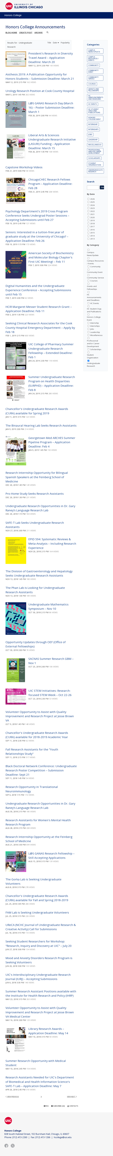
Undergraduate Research (95, 171)
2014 (92, 235)
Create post (25, 32)
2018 (92, 223)
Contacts (73, 1106)
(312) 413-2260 (19, 1137)
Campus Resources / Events (93, 58)
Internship (93, 124)
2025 (92, 202)
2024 (92, 205)
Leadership (93, 139)
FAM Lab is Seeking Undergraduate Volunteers (37, 912)
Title (49, 42)
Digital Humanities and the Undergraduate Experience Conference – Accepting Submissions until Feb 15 (38, 290)
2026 (92, 199)
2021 (92, 214)
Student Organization (94, 164)
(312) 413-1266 (42, 1137)
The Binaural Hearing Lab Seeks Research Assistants (41, 425)
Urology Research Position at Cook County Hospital (40, 91)
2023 (92, 208)
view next (71, 1096)
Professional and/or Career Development (94, 151)
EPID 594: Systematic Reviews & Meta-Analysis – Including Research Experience (52, 543)
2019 (92, 220)
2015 (92, 232)
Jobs (90, 134)
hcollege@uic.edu (63, 1137)
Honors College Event (94, 118)
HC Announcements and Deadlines (95, 97)
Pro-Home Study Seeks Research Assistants (35, 494)
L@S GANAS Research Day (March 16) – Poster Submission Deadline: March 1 (51, 107)
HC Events (92, 104)
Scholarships (94, 158)
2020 (92, 217)
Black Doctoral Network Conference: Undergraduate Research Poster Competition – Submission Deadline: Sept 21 (41, 770)
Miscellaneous (94, 145)
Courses (92, 84)
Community (93, 65)
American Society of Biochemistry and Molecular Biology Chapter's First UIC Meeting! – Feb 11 (51, 257)
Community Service (93, 78)
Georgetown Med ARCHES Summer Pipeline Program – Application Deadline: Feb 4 (51, 442)
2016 (92, 229)
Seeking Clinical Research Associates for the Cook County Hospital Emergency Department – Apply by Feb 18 (40, 327)
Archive (38, 32)
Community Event (93, 71)
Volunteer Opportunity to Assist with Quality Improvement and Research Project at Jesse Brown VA (40, 716)
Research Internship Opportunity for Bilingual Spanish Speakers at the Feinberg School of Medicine (37, 477)
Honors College (12, 15)
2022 (92, 211)
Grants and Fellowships (93, 90)
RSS (47, 1106)
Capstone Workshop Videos (24, 167)
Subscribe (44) (59, 1106)
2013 (92, 239)
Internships (93, 129)
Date (55, 42)
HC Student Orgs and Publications (94, 111)
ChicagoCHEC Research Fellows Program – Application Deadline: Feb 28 (50, 184)
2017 (92, 226)
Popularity (65, 42)
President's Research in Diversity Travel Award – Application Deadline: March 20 (50, 57)
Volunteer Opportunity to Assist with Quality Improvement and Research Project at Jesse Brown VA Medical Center (40, 1012)
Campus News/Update (94, 51)
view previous (13, 1096)
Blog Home (11, 32)
